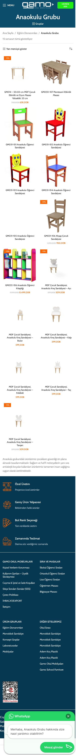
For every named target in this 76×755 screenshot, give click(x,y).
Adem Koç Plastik (49, 651)
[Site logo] (38, 4)
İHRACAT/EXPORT (12, 600)
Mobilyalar (8, 651)
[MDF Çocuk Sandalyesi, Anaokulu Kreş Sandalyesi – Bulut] (20, 314)
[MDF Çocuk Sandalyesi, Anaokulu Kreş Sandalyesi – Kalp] (56, 314)
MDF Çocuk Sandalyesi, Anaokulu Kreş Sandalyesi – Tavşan (20, 442)
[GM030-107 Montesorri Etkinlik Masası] (56, 72)
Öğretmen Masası (49, 585)
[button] (68, 716)
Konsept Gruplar (11, 639)
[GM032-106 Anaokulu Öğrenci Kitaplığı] (20, 265)
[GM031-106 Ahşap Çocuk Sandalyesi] (56, 216)
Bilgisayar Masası (48, 591)
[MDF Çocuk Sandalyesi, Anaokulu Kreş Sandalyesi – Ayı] (56, 265)
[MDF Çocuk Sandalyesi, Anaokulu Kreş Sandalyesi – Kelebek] (20, 367)
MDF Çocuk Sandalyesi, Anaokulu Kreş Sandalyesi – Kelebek (20, 389)
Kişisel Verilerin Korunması (16, 567)
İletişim (6, 606)
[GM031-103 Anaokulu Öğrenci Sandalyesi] (20, 170)
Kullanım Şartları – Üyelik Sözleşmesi (15, 575)
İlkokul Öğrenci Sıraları (51, 567)
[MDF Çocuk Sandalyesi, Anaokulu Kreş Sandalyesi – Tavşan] (20, 419)
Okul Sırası (45, 627)
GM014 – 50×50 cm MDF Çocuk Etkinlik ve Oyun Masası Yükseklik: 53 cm (19, 95)
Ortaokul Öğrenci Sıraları (52, 573)
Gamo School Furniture (51, 669)
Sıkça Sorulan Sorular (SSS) (16, 588)
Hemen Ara (65, 5)
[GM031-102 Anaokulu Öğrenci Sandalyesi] (56, 124)
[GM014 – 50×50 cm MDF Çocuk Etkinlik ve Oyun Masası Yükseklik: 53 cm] (20, 72)
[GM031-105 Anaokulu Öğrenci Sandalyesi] (20, 216)
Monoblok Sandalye (13, 633)
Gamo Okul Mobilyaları (51, 663)
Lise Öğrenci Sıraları (50, 579)
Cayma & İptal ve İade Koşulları (19, 582)
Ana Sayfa (8, 33)
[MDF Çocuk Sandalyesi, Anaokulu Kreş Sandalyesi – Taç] (56, 367)
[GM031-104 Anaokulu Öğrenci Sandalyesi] (56, 170)
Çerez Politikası (10, 594)
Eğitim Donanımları (27, 33)
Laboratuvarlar (10, 645)
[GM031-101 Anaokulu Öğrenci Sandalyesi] (20, 124)
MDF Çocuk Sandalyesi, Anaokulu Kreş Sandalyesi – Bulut (20, 337)
